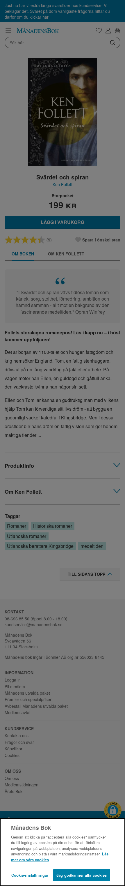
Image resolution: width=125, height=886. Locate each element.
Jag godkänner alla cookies (81, 875)
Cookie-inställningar (30, 875)
